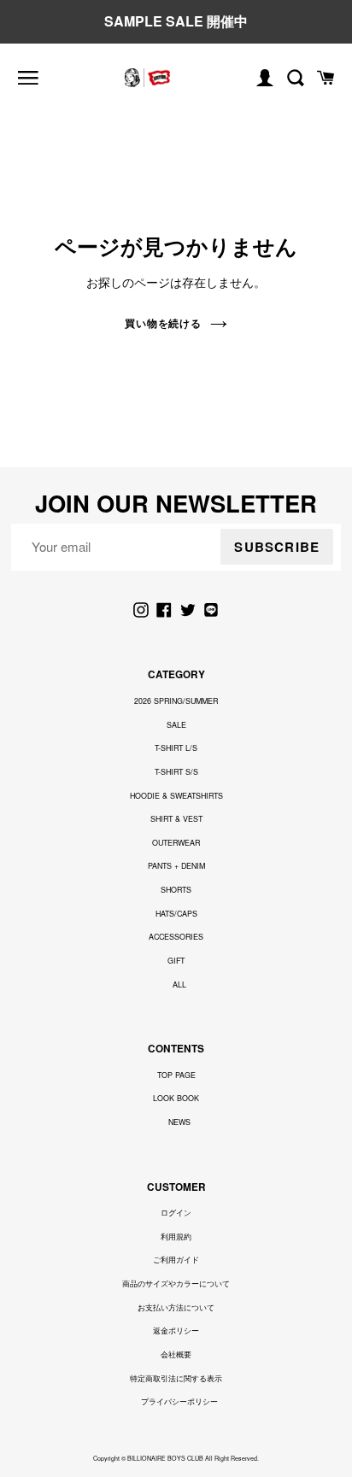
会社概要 (176, 1354)
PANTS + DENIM (176, 865)
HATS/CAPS (176, 913)
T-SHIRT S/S (176, 771)
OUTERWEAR (176, 842)
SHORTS (176, 889)
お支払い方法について (176, 1307)
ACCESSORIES (176, 936)
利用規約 (176, 1236)
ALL (179, 984)
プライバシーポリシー (179, 1401)
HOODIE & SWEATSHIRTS (176, 795)
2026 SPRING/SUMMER (176, 700)
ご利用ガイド (176, 1259)
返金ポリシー (176, 1330)
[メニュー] (28, 78)
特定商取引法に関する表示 (176, 1378)
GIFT (176, 960)
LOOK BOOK (176, 1098)
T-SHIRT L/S (176, 747)
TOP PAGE (176, 1075)
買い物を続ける (163, 323)
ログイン (176, 1212)
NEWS (179, 1122)
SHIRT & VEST (176, 818)
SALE (176, 724)
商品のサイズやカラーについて (176, 1283)
